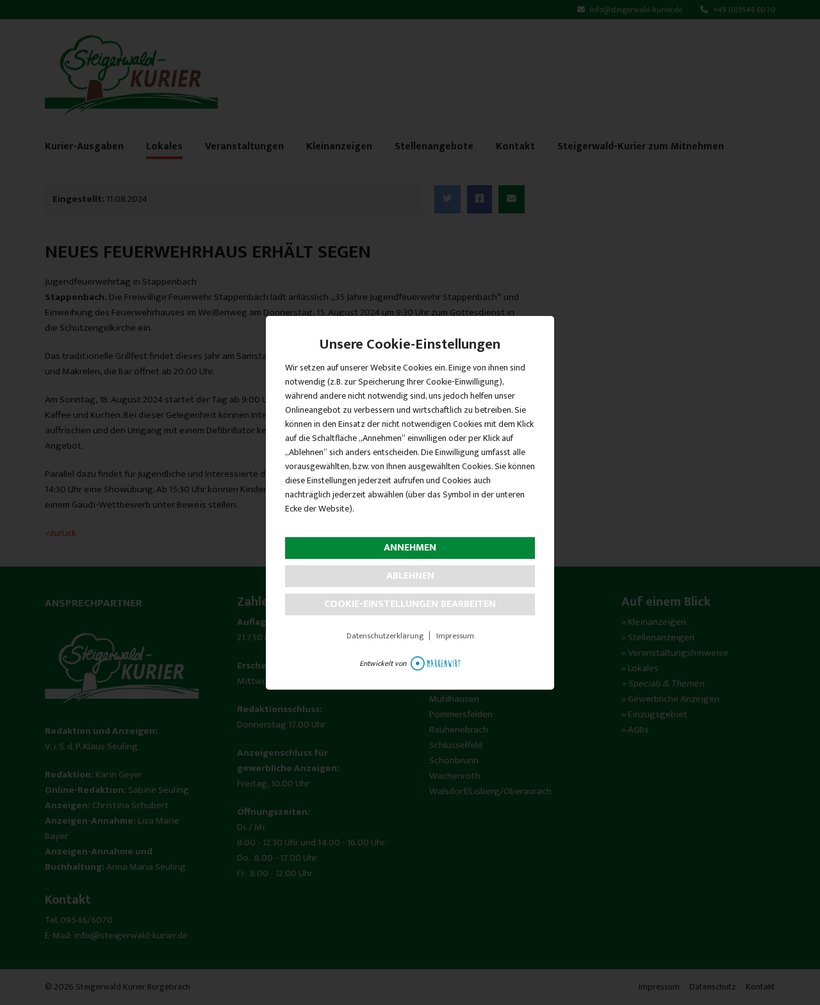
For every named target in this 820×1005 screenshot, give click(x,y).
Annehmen (410, 547)
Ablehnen (410, 576)
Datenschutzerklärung (385, 635)
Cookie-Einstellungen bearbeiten (410, 604)
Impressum (455, 635)
